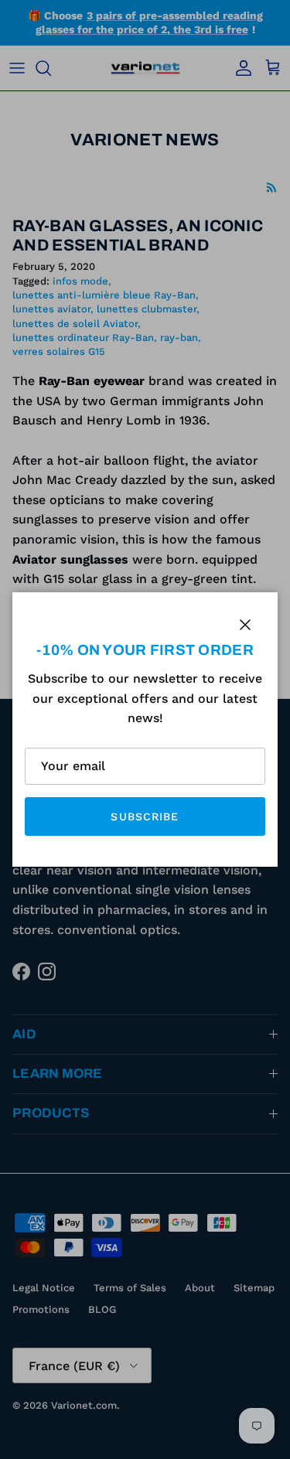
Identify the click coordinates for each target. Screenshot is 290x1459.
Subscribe (145, 816)
